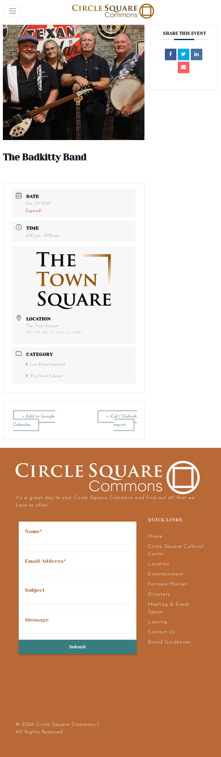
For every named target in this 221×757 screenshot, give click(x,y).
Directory (159, 594)
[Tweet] (183, 54)
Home (155, 536)
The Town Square (46, 376)
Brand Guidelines (169, 642)
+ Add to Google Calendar (34, 420)
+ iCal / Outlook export (121, 420)
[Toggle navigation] (13, 11)
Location (158, 564)
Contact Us (161, 632)
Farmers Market (167, 584)
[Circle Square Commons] (113, 11)
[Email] (183, 67)
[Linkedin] (196, 54)
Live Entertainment (48, 365)
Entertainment (165, 574)
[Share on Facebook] (170, 54)
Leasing (157, 622)
